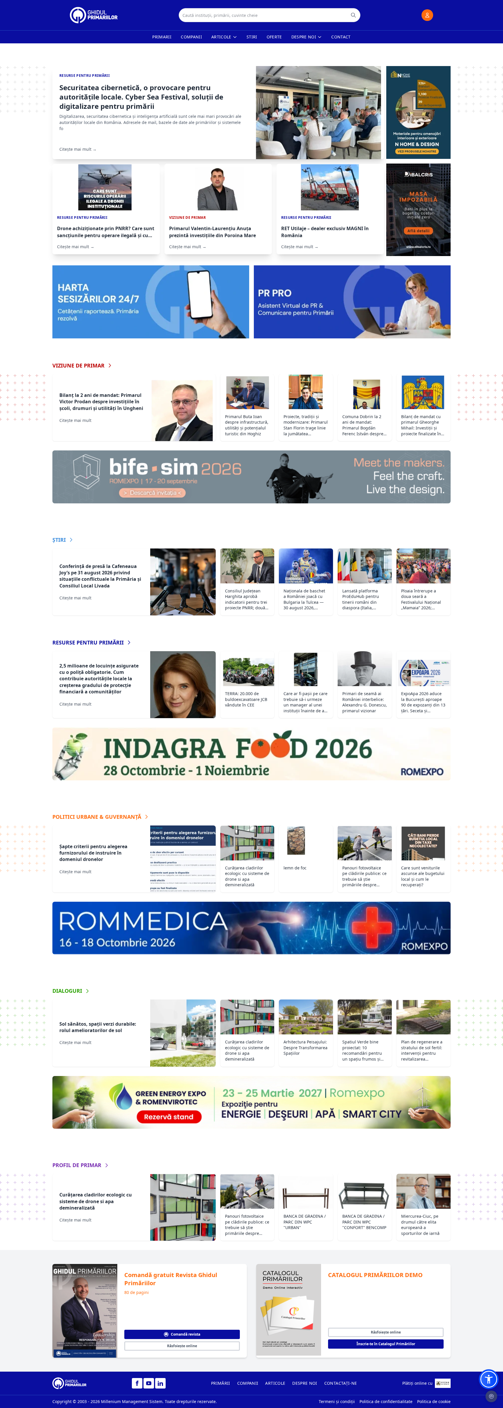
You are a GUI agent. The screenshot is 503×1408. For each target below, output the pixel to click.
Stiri (252, 37)
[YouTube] (149, 1383)
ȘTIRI (59, 539)
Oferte (274, 37)
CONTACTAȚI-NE (340, 1383)
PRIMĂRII (220, 1383)
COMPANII (247, 1383)
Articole (221, 37)
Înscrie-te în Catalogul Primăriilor (386, 1343)
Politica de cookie (434, 1401)
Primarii (161, 37)
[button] (488, 1379)
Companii (191, 37)
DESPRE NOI (304, 1383)
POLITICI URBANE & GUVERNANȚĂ (96, 816)
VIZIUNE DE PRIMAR (78, 365)
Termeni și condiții (337, 1401)
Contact (340, 37)
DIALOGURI (67, 990)
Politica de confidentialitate (385, 1401)
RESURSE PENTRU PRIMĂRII (88, 642)
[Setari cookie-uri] (491, 1396)
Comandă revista (185, 1334)
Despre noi (303, 37)
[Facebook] (137, 1383)
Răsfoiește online (182, 1345)
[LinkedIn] (160, 1383)
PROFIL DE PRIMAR (76, 1165)
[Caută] (353, 15)
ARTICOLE (275, 1383)
